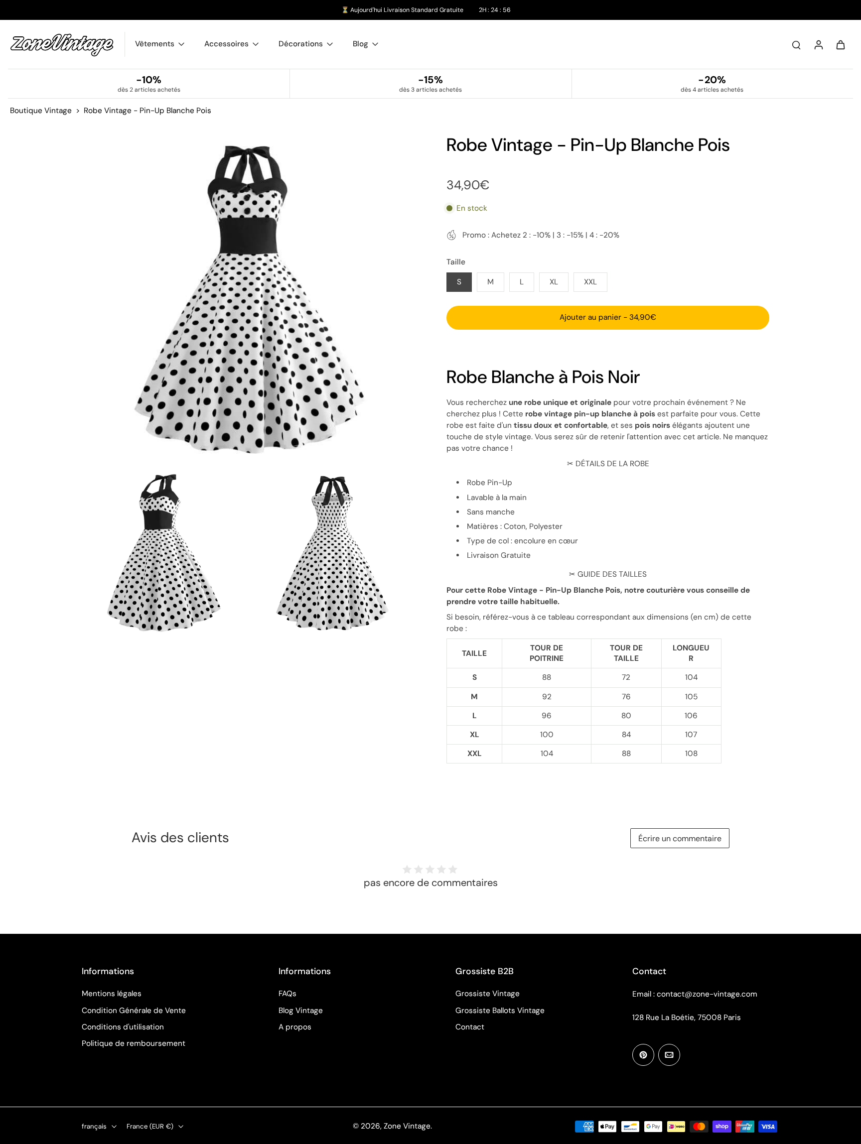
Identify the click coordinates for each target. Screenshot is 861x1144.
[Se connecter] (818, 44)
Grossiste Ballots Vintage (500, 1011)
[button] (607, 317)
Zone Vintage (407, 1126)
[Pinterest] (643, 1055)
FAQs (287, 994)
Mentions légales (112, 994)
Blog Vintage (301, 1011)
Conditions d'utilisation (123, 1027)
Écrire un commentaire (679, 838)
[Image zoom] (248, 299)
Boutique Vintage (41, 111)
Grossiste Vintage (487, 994)
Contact (469, 1027)
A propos (295, 1027)
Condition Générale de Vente (134, 1011)
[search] (796, 44)
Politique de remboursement (133, 1043)
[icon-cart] (840, 44)
